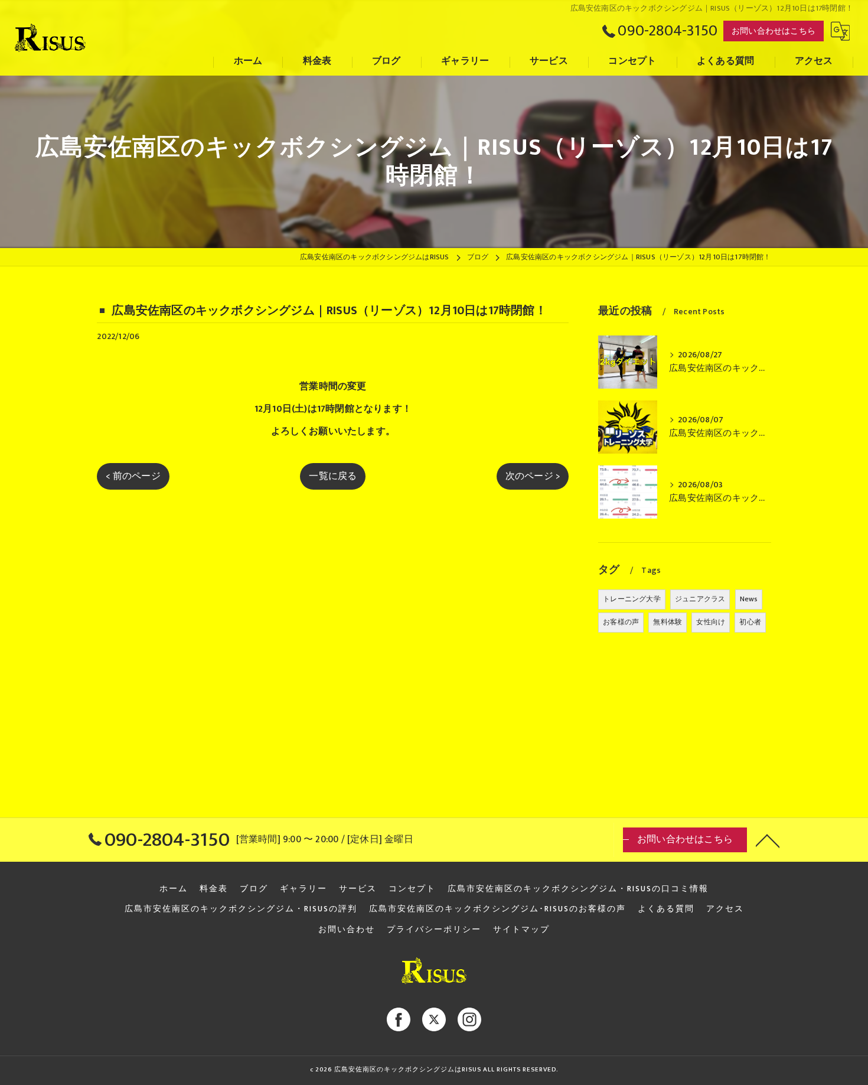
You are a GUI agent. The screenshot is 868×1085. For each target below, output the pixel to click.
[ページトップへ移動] (767, 840)
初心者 (750, 622)
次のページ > (532, 476)
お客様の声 (621, 622)
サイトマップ (521, 929)
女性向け (710, 622)
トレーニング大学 (632, 599)
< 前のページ (133, 476)
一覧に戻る (333, 476)
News (749, 599)
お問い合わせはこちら (773, 31)
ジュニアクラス (700, 599)
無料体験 (667, 622)
